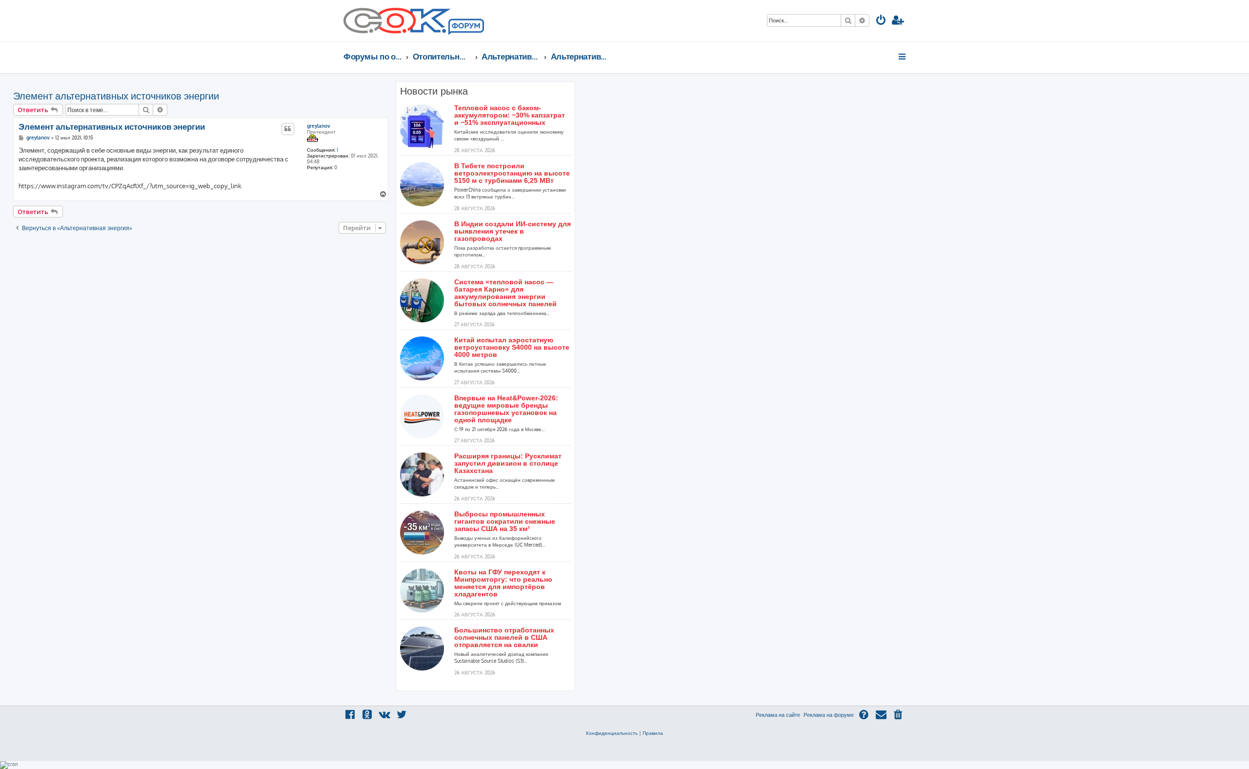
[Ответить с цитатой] (288, 129)
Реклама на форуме (829, 714)
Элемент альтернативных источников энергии (116, 95)
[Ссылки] (903, 56)
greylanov (318, 126)
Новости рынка (434, 91)
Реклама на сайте (778, 714)
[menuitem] (881, 21)
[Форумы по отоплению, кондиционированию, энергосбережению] (465, 27)
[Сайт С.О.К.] (413, 20)
